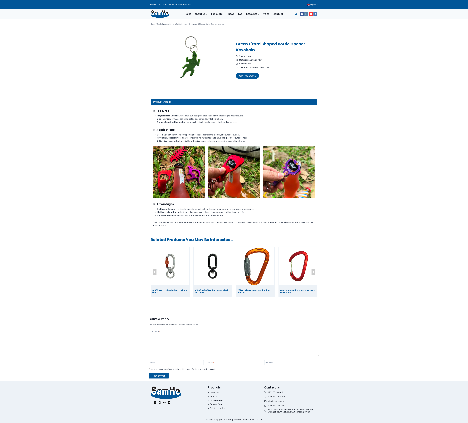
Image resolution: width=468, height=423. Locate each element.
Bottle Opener (216, 400)
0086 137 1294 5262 (277, 397)
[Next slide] (313, 272)
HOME (188, 14)
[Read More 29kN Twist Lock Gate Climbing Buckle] (255, 266)
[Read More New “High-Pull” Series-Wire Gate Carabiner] (298, 266)
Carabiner (214, 392)
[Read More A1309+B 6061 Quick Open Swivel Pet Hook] (213, 266)
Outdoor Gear (216, 404)
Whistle (213, 396)
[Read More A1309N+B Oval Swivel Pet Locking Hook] (170, 266)
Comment (155, 331)
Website (269, 363)
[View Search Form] (296, 14)
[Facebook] (302, 14)
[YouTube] (311, 14)
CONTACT (278, 14)
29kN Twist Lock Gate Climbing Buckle (254, 291)
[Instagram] (306, 14)
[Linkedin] (315, 14)
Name (153, 363)
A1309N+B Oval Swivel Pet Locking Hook (169, 291)
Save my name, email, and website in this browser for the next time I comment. (183, 369)
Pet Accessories (217, 408)
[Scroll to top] (464, 417)
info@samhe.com (276, 401)
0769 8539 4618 (275, 392)
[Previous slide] (154, 272)
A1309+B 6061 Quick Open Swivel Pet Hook (211, 291)
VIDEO (266, 14)
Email (211, 363)
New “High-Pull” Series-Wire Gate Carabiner (297, 291)
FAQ (240, 14)
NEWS (231, 14)
